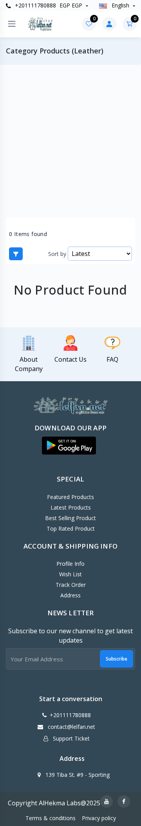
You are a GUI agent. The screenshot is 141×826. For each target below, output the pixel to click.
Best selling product (70, 518)
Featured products (70, 497)
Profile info (70, 563)
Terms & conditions (50, 818)
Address (70, 595)
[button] (69, 446)
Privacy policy (99, 818)
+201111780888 (34, 5)
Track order (71, 584)
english (120, 5)
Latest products (71, 507)
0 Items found (28, 234)
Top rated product (71, 528)
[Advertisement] (70, 141)
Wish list (70, 574)
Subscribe (116, 658)
